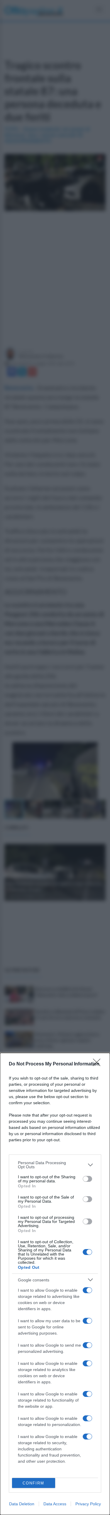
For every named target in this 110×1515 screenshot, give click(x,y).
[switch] (87, 1179)
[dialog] (55, 1284)
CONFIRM (33, 1483)
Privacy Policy (88, 1503)
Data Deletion (21, 1503)
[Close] (98, 1064)
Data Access (54, 1503)
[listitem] (55, 1165)
